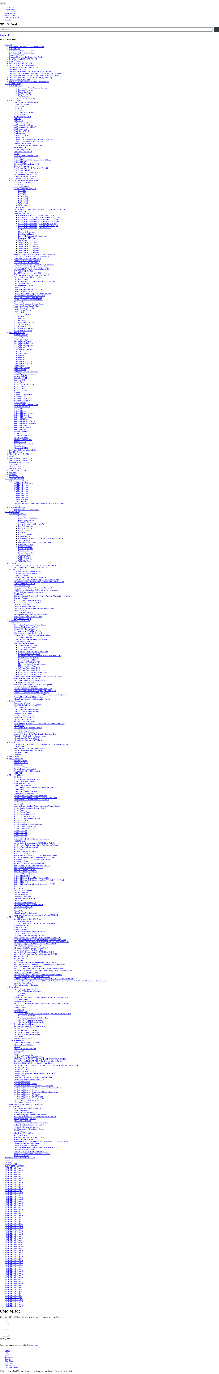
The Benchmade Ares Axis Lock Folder (28, 750)
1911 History (9, 7)
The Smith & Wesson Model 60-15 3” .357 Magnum (33, 1078)
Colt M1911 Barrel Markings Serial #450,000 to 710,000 (38, 222)
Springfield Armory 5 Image (28, 250)
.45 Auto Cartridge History (23, 182)
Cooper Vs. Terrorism (21, 575)
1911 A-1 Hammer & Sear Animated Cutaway (30, 88)
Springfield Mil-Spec (21, 419)
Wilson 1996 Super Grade (23, 440)
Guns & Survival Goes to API (24, 584)
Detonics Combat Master (23, 143)
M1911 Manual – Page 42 (14, 1242)
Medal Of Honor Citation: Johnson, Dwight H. (35, 543)
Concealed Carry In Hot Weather (25, 573)
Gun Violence (19, 1131)
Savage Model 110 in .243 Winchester (27, 771)
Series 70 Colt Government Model (26, 156)
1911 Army (18, 108)
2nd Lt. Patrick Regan (26, 520)
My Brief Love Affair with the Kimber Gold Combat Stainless (36, 845)
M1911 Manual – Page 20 (14, 1193)
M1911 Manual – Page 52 (14, 1265)
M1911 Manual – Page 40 (14, 1238)
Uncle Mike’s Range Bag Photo (29, 674)
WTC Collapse (19, 316)
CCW (7, 1355)
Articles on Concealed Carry (19, 621)
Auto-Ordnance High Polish (24, 343)
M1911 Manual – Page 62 (14, 1287)
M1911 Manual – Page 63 (14, 1289)
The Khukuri (18, 754)
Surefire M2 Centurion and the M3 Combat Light (31, 693)
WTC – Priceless (20, 312)
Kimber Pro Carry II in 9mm (24, 816)
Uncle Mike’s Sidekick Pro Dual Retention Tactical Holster (35, 734)
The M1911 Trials (20, 287)
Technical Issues (10, 1365)
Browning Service (20, 761)
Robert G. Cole (23, 551)
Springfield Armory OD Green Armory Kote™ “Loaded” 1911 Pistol (39, 880)
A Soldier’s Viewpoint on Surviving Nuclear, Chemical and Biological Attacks (42, 997)
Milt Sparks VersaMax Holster (24, 717)
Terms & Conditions (12, 1164)
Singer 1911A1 (19, 158)
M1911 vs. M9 (10, 13)
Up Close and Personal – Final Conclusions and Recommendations (38, 1088)
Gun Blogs (13, 464)
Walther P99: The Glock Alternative (27, 1100)
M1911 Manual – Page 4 (13, 1236)
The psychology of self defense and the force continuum (34, 608)
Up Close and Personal (22, 1082)
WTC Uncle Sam (20, 326)
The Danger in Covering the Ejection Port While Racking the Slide (38, 975)
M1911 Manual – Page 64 (14, 1291)
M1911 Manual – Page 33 (14, 1222)
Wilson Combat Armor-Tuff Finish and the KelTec (32, 699)
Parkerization (18, 960)
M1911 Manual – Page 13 (14, 1176)
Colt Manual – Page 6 (21, 493)
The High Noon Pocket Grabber (25, 732)
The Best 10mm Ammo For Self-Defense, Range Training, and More (34, 75)
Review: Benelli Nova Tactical (25, 769)
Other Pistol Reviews (16, 1040)
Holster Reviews (15, 701)
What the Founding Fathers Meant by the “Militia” (32, 1154)
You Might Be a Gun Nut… (24, 1038)
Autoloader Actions (21, 925)
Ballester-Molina (20, 211)
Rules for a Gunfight (21, 598)
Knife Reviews (14, 742)
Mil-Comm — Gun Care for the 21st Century (30, 680)
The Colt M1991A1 (21, 894)
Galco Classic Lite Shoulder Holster (27, 709)
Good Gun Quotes (15, 61)
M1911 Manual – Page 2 (13, 1191)
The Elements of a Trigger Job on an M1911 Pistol (32, 977)
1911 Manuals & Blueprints (14, 479)
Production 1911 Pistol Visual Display (22, 450)
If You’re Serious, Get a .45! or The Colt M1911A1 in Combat (40, 538)
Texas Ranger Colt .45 (22, 170)
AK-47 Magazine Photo (27, 647)
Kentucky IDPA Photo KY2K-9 (30, 662)
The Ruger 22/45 (20, 1075)
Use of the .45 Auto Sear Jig (24, 983)
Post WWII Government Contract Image (32, 236)
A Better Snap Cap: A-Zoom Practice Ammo (30, 625)
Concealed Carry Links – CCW (20, 458)
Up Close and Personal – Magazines (27, 1094)
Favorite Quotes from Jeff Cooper (26, 1127)
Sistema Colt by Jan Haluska (24, 874)
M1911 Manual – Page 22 (14, 1197)
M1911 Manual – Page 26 (14, 1205)
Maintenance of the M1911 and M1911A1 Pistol (26, 67)
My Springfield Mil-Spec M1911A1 (27, 851)
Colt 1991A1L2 (19, 357)
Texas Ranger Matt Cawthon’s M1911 (27, 172)
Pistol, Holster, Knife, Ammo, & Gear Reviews (26, 1104)
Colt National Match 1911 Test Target (27, 259)
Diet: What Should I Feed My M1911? (23, 59)
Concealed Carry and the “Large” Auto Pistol (25, 57)
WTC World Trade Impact (23, 329)
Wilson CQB (18, 911)
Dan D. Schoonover (25, 526)
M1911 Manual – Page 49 (14, 1257)
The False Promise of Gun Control (30, 1020)
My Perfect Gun (19, 849)
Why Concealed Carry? (22, 619)
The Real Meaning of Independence (27, 1030)
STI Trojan (18, 777)
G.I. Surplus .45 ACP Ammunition (26, 263)
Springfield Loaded (21, 882)
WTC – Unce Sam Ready (23, 314)
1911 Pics (8, 20)
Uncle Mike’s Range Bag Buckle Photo (32, 672)
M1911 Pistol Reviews (17, 775)
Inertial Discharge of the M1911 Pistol (27, 919)
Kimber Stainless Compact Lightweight (28, 824)
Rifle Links (13, 475)
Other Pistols (9, 1361)
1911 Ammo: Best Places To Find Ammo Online (26, 47)
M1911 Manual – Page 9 (13, 1298)
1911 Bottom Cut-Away (22, 92)
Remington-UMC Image (27, 238)
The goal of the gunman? (23, 604)
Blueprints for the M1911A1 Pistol (26, 510)
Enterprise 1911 (19, 380)
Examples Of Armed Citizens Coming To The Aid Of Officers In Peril (39, 582)
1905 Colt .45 (19, 106)
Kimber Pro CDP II (21, 820)
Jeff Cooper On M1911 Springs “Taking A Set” (31, 948)
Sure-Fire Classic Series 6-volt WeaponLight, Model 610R (35, 691)
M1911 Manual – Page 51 (14, 1263)
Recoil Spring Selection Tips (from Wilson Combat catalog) (35, 962)
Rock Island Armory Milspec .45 (25, 872)
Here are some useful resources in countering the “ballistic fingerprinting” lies (41, 942)
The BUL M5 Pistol (21, 892)
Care (6, 1353)
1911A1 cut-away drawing (23, 339)
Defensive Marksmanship (23, 1001)
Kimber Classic (19, 382)
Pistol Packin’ (19, 594)
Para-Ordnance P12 (21, 861)
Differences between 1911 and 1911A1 (28, 145)
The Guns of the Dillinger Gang (25, 174)
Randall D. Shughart (25, 545)
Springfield (18, 409)
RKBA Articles (14, 1106)
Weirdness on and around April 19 (26, 989)
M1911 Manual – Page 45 (14, 1248)
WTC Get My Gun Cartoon (24, 322)
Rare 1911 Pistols (15, 452)
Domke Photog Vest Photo (27, 660)
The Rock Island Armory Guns (25, 903)
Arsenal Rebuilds (20, 207)
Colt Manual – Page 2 (21, 485)
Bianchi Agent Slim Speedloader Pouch (28, 633)
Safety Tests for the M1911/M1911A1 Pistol (29, 966)
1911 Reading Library (12, 512)
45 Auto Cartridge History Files (25, 189)
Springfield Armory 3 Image (28, 246)
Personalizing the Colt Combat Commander (29, 864)
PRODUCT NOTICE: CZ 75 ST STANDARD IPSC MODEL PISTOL (40, 1059)
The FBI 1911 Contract (22, 283)
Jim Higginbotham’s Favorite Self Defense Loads (31, 567)
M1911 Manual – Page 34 (14, 1224)
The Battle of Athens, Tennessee (25, 1145)
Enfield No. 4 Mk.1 (21, 763)
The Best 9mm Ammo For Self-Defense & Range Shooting (30, 78)
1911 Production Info (12, 11)
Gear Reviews (14, 623)
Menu (3, 3)
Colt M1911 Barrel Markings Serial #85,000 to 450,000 (38, 226)
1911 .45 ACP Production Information (27, 991)
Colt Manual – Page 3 (21, 487)
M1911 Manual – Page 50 (14, 1261)
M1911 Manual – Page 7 (13, 1294)
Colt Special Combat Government (26, 372)
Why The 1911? (19, 1036)
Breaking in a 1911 (20, 927)
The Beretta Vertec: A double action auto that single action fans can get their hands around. (46, 1065)
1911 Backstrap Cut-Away (23, 90)
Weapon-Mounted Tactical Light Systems (28, 697)
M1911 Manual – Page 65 (14, 1300)
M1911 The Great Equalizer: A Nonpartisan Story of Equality (36, 590)
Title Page (17, 506)
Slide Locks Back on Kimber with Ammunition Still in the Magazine (38, 968)
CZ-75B (17, 1047)
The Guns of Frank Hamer (23, 285)
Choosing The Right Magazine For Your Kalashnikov (33, 635)
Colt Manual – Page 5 (21, 491)
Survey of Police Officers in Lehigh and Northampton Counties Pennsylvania (41, 1141)
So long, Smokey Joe (26, 553)
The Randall (18, 901)
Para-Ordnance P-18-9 (22, 396)
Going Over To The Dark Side (25, 1049)
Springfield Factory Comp (23, 417)
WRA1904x (22, 205)
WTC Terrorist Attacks (22, 324)
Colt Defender (19, 366)
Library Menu (14, 757)
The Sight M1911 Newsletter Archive (31, 1022)
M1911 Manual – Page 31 (14, 1217)
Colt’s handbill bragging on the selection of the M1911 (33, 139)
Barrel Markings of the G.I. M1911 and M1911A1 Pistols (34, 254)
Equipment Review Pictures (24, 643)
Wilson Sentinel (19, 446)
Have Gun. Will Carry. (22, 586)
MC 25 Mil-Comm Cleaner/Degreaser (32, 664)
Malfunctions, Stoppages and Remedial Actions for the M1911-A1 (37, 954)
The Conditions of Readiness (19, 80)
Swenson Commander (22, 166)
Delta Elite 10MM (20, 378)
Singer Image (23, 240)
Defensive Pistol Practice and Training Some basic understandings (37, 580)
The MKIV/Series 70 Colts (23, 292)
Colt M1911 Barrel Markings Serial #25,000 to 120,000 (38, 220)
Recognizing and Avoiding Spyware (27, 1024)
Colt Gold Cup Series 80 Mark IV (26, 792)
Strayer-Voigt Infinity (21, 438)
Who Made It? (19, 302)
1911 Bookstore (19, 993)
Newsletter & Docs (20, 1012)
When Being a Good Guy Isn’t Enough (28, 617)
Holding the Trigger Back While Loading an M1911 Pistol (35, 944)
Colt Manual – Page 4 (21, 489)
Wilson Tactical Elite (21, 448)
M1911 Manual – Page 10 (14, 1170)
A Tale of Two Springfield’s (24, 781)
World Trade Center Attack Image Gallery (29, 304)
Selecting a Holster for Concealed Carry (28, 600)
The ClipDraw (19, 726)
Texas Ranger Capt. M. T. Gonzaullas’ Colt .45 (31, 168)
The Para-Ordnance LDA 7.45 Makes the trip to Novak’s (34, 1073)
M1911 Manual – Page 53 (14, 1267)
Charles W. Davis (24, 522)
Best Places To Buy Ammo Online (21, 53)
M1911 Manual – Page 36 (14, 1228)
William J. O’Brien (25, 559)
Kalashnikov (18, 765)
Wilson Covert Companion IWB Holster (28, 740)
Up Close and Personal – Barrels (25, 1084)
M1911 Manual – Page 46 (14, 1250)
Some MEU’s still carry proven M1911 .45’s (30, 273)
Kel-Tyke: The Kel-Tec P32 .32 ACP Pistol (29, 1057)
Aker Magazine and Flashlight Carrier (27, 631)
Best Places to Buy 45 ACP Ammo (21, 51)
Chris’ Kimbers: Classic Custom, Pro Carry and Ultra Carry (35, 787)
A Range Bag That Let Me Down (26, 627)
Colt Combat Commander (23, 361)
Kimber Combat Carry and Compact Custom (30, 808)
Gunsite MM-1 (19, 804)
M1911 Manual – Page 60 (14, 1283)
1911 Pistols (9, 1363)
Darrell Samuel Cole (25, 528)
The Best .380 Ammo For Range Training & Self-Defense (30, 71)
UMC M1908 (23, 199)
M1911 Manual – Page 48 (14, 1254)
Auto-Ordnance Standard (23, 349)
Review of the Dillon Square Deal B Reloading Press (33, 685)
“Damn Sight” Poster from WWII (26, 102)
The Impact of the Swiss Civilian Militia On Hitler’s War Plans (36, 1147)
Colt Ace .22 (18, 121)
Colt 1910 (17, 119)
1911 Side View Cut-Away (23, 94)
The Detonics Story (21, 279)
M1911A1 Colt (19, 841)
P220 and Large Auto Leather (24, 722)
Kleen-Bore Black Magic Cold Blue (27, 678)
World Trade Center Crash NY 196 (26, 306)
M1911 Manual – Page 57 (14, 1275)
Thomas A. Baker (24, 555)
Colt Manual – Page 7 (21, 495)
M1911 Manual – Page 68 (14, 1306)
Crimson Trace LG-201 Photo (29, 654)
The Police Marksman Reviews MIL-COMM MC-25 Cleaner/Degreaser (40, 695)
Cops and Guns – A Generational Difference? (30, 578)
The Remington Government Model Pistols (29, 296)
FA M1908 (22, 193)
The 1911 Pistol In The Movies (20, 454)
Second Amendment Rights (23, 1139)
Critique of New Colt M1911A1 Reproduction (30, 796)
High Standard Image (26, 234)
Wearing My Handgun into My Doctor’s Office (31, 615)
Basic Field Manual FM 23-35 (15, 1166)
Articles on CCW (15, 569)
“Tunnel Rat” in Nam (21, 104)
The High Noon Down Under (24, 730)
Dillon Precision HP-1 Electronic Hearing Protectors (32, 639)
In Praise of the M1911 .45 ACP (20, 63)
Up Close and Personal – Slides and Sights (29, 1098)
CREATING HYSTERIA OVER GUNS (29, 1125)
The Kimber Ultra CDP (22, 896)
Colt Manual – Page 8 (21, 497)
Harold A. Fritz (23, 532)
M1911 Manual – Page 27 (14, 1207)
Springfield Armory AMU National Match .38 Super (32, 160)
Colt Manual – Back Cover (23, 483)
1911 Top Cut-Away (21, 96)
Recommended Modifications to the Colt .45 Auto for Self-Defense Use (39, 964)
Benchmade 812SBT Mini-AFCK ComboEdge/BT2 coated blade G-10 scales (42, 744)
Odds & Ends (14, 987)
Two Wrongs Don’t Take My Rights (27, 1034)
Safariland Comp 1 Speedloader (29, 668)
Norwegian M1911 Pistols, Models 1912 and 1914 (32, 269)
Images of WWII (20, 147)
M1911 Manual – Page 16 (14, 1182)
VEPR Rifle (18, 773)
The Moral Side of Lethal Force (25, 606)
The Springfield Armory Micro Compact (28, 905)
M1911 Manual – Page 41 (14, 1240)
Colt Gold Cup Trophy (22, 368)
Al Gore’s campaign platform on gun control (30, 1115)
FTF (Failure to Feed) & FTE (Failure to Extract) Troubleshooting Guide (40, 940)
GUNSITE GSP (20, 802)
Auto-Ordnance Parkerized (23, 345)
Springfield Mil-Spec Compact (25, 423)
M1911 (16, 154)
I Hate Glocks (19, 1051)
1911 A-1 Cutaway (16, 86)
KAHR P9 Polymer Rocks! (24, 1055)
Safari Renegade (20, 403)
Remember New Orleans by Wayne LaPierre (30, 1137)
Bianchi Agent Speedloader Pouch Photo (33, 652)
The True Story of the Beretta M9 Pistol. (28, 300)
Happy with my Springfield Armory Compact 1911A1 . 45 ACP (37, 806)
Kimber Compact (20, 386)
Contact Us (5, 35)
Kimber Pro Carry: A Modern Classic (27, 818)
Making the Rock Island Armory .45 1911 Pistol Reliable (34, 843)
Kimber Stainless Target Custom (25, 826)
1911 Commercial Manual (18, 481)
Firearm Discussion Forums (19, 462)
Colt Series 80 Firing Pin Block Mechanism (29, 931)
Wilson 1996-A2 (20, 442)
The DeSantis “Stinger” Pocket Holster (28, 728)
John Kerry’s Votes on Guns (24, 1133)
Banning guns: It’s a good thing (25, 1119)
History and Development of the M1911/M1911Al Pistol (34, 265)
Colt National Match (21, 129)
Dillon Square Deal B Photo (28, 658)
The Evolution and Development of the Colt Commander (34, 281)
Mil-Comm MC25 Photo (27, 666)
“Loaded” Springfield (21, 337)
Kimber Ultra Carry (21, 831)
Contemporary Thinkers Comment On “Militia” (31, 1123)
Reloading (13, 473)
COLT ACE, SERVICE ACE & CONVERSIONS (32, 257)
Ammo (7, 1351)
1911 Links (9, 456)
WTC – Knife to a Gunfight (24, 308)
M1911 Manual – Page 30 (14, 1215)
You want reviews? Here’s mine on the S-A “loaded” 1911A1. (36, 915)
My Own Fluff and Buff (22, 958)
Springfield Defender (21, 415)
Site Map (8, 1162)
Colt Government (20, 370)
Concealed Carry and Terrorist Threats (27, 571)
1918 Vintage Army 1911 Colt (24, 113)
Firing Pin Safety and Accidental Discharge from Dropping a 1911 (37, 938)
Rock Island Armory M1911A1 (25, 870)
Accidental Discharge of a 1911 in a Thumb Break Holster (35, 923)
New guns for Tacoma (22, 853)
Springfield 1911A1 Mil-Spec (24, 876)
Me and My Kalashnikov (23, 767)
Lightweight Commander (23, 152)
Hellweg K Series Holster (23, 713)
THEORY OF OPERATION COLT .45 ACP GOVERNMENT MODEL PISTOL (44, 979)
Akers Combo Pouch (25, 650)
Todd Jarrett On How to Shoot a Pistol (27, 1032)
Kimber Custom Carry (22, 812)
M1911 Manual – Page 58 (14, 1277)
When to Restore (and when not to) (26, 985)
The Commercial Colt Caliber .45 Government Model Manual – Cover (39, 503)
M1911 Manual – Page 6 (13, 1281)
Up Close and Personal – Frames (25, 1090)
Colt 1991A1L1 (19, 355)
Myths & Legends (11, 15)
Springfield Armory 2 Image (28, 244)
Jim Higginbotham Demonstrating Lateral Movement (33, 588)
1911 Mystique (19, 995)
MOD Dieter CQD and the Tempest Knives (29, 748)
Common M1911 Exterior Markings (27, 261)
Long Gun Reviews (16, 759)
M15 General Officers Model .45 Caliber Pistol (31, 267)
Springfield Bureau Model (23, 413)
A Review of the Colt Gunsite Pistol (27, 779)
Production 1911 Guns (17, 333)
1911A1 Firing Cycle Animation (25, 98)
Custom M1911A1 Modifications (26, 933)
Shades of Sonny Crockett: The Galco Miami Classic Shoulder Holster (39, 724)
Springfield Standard (21, 425)
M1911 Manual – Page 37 (14, 1230)
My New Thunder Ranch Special (26, 847)
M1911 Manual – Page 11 (14, 1172)
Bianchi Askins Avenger (22, 703)
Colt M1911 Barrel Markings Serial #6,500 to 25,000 (37, 224)
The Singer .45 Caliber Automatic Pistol (28, 298)
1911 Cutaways (14, 49)
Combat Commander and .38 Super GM (28, 141)
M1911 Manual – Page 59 (14, 1279)
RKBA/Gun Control (16, 477)
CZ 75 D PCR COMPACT (24, 1045)
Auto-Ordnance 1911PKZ (23, 783)
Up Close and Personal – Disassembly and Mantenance (33, 1086)
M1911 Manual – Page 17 (14, 1185)
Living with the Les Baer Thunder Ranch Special (31, 839)
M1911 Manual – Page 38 (14, 1232)
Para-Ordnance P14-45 (22, 401)
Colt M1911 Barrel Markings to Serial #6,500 (34, 228)
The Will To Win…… (21, 610)
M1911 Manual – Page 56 (14, 1273)
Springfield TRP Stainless (23, 427)
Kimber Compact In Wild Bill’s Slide (27, 150)
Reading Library (10, 9)
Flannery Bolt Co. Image (27, 232)
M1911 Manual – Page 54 (14, 1269)
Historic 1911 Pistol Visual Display (21, 178)
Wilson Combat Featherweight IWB (27, 738)
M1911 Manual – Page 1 (13, 1168)
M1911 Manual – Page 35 (14, 1226)
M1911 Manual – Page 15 (14, 1180)
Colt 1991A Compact (21, 353)
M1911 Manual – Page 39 (14, 1234)
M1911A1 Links (15, 466)
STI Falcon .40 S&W (21, 436)
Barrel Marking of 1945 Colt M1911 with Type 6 (36, 215)
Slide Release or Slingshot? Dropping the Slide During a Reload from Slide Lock (43, 971)
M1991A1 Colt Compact (23, 394)
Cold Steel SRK (19, 746)
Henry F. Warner (24, 536)
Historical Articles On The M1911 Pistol (23, 180)
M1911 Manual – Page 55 (14, 1271)
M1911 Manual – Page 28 (14, 1209)
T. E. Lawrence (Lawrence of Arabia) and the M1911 (33, 275)
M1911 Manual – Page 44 (14, 1246)
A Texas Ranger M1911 (22, 117)
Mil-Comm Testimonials (27, 682)
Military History (15, 468)
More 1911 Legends (21, 516)
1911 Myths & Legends (17, 514)
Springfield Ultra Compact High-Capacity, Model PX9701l (35, 884)
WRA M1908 (23, 203)
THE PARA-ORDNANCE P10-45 (26, 899)
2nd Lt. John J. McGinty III (28, 518)
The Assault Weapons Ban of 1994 (26, 1143)
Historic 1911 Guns (16, 100)
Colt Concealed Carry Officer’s (25, 127)
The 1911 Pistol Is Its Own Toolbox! (27, 973)
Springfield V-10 (20, 429)
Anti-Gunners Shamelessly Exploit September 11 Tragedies (35, 1117)
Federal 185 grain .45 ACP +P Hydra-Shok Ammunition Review (37, 565)
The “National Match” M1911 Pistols (27, 277)
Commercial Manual (21, 499)
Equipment (8, 1357)
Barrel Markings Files (21, 213)
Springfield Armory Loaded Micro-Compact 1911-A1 (33, 878)
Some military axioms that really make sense (30, 1026)
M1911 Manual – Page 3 (13, 1213)
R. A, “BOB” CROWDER (23, 271)
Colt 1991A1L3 (19, 359)
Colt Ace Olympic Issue (22, 123)
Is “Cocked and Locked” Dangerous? (27, 946)
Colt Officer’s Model (21, 131)
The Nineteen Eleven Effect (24, 1150)
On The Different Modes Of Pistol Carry (28, 592)
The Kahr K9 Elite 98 (21, 1069)
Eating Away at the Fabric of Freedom (27, 1108)
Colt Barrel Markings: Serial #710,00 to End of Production (39, 217)
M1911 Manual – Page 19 (14, 1189)
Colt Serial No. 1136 (21, 135)
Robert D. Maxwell (25, 547)
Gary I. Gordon (23, 530)
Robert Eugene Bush (25, 549)
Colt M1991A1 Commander (24, 794)
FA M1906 (22, 191)
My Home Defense (20, 1135)
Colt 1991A (18, 351)
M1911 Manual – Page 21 (14, 1195)
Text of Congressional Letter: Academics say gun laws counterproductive (44, 1014)
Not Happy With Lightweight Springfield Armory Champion (35, 857)
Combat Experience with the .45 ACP (32, 524)
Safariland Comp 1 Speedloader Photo (32, 670)
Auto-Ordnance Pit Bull (22, 347)
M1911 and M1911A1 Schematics (21, 65)
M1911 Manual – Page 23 (14, 1199)
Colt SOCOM (19, 137)
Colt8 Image (22, 230)
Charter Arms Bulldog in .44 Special (27, 1043)
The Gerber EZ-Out (21, 752)
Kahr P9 (17, 1053)
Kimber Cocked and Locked (24, 384)
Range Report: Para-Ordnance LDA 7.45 (28, 868)
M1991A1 (17, 392)
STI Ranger (18, 886)
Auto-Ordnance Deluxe (22, 341)
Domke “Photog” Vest (22, 641)
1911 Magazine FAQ (21, 187)
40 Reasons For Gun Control (24, 1112)
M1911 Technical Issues (17, 917)
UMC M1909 (23, 201)
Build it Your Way (20, 929)
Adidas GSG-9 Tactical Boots (24, 629)
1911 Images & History (13, 84)
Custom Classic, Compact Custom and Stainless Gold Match (35, 798)
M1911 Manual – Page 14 (14, 1178)
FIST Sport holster (20, 707)
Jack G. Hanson (24, 540)
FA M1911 (22, 195)
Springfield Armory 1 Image (28, 242)
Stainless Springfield (21, 431)
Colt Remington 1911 (21, 133)
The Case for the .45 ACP (23, 1028)
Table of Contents (20, 501)
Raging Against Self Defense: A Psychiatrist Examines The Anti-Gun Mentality (42, 596)
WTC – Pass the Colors (22, 310)
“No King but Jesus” (21, 1110)
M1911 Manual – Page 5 (13, 1259)
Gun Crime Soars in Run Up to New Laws (33, 1018)
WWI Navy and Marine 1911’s (25, 176)
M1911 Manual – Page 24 (14, 1201)
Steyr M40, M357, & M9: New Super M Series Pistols (33, 1063)
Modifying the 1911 (21, 956)
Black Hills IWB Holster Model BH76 (28, 705)
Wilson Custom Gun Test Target (25, 913)
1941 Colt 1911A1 (20, 115)
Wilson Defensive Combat (23, 444)
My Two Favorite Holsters (23, 719)
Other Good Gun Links (17, 471)
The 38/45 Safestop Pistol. (23, 890)
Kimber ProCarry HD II (22, 822)
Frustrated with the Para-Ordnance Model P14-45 (31, 800)
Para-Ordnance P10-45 (22, 399)
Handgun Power (20, 1008)
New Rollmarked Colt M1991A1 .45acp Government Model (35, 855)
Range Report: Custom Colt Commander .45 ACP (32, 866)
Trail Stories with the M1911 (24, 612)
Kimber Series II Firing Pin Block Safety (28, 950)
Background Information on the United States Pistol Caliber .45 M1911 (39, 209)
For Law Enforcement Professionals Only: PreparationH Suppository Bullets (41, 1003)
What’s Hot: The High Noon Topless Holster (30, 736)
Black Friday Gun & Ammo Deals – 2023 (20, 1158)
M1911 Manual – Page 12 (14, 1174)
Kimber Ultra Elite (20, 390)
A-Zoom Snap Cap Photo (27, 645)
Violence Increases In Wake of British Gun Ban (31, 1152)
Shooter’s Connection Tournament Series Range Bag (33, 689)
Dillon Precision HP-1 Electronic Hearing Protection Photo (39, 656)
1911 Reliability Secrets (22, 921)
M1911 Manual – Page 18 (14, 1187)
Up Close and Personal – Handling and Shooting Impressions (36, 1092)
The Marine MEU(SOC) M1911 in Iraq (28, 289)
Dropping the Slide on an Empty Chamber (29, 936)
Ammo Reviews (15, 563)
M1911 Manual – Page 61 (14, 1285)
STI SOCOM (18, 888)
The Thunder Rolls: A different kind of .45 (29, 1080)
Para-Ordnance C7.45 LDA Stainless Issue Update (32, 859)
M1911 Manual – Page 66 (14, 1302)
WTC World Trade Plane (23, 331)
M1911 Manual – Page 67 (14, 1304)
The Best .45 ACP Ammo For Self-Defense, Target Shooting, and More (35, 73)
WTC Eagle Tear (20, 318)
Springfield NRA (20, 162)
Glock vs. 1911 (19, 1005)
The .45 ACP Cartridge (17, 69)
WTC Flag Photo (20, 320)
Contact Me (9, 1160)
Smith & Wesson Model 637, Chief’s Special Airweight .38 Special (38, 1061)
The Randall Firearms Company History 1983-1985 (32, 294)
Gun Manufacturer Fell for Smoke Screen (29, 1129)
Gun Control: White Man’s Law (29, 1016)
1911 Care (8, 45)
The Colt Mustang (20, 1067)
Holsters (7, 1359)
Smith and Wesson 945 (22, 407)
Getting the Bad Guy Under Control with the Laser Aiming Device (38, 676)
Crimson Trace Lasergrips (23, 637)
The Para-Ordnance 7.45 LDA (25, 1071)
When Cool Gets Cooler (22, 909)
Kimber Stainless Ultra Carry (24, 829)
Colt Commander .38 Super (24, 125)
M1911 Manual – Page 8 (13, 1296)
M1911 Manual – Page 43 (14, 1244)
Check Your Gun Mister (22, 1121)
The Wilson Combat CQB (23, 907)
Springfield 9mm (20, 411)
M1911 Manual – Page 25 (14, 1203)
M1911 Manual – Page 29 (14, 1211)
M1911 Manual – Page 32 (14, 1219)
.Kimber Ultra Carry (21, 335)
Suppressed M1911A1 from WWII (26, 164)
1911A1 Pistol (19, 110)
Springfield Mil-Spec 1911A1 (24, 421)
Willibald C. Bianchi (25, 561)
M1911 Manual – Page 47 (14, 1252)
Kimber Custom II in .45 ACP (24, 814)
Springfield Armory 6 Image (28, 252)
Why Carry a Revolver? (22, 1102)
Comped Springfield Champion (25, 374)
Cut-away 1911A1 (20, 376)
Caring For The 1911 (12, 18)
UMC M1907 (23, 197)
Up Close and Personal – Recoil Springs (28, 1096)
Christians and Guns (21, 999)
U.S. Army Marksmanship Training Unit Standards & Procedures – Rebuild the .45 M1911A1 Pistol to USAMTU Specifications (60, 981)
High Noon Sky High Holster (24, 715)
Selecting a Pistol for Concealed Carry (27, 602)
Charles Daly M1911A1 (22, 785)
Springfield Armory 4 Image (28, 248)
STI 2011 (17, 433)
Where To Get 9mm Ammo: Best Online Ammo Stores (29, 82)
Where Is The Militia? (21, 1156)
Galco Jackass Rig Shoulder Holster (27, 711)
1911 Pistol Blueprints (17, 508)
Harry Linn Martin (25, 534)
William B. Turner (24, 557)
